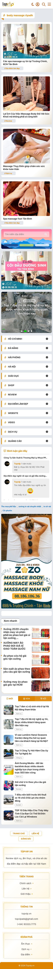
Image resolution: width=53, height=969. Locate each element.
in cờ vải (47, 506)
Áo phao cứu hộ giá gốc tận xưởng (14, 657)
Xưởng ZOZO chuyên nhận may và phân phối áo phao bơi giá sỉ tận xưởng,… (16, 633)
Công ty (19, 758)
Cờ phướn (7, 510)
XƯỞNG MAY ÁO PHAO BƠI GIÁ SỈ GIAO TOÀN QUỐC (14, 645)
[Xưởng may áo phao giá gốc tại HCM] (40, 685)
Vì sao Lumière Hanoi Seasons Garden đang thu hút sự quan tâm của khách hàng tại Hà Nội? (31, 738)
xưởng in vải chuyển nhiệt (29, 506)
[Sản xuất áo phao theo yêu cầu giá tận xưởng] (40, 672)
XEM (27, 698)
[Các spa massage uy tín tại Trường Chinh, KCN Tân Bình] (26, 57)
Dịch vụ (9, 173)
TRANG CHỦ (19, 833)
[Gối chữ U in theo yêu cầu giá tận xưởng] (9, 785)
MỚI (10, 698)
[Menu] (49, 4)
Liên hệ (26, 888)
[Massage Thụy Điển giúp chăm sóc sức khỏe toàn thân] (26, 162)
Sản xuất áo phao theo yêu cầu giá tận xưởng (16, 670)
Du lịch (18, 805)
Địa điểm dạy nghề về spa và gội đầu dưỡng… (25, 476)
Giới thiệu (26, 894)
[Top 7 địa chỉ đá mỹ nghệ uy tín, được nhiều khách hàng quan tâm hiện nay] (9, 724)
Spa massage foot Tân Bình (17, 218)
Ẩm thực (26, 943)
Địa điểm (26, 954)
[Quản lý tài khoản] (38, 4)
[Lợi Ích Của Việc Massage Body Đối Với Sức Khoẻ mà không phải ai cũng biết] (26, 110)
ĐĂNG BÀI (26, 838)
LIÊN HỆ (35, 833)
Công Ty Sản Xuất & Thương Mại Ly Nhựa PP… (25, 457)
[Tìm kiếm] (44, 4)
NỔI (44, 698)
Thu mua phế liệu (8, 506)
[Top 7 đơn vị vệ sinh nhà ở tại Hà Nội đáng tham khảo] (9, 710)
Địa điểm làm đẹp (13, 68)
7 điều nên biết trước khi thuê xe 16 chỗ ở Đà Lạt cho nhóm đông (30, 797)
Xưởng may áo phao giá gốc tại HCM (15, 683)
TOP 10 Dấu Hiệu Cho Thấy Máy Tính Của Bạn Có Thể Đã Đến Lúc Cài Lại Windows (31, 813)
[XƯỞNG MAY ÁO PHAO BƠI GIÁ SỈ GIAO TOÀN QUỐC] (40, 646)
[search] (45, 234)
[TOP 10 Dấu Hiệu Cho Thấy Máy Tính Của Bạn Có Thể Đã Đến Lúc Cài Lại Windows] (9, 815)
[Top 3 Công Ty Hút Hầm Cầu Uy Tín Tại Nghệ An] (9, 754)
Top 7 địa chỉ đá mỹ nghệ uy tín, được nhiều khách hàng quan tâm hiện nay (26, 309)
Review (9, 121)
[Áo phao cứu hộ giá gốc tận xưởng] (40, 659)
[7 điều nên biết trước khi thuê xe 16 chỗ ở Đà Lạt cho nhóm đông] (9, 800)
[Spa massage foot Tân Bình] (26, 215)
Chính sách (26, 883)
